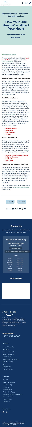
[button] (23, 3)
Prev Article (10, 201)
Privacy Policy (5, 423)
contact (26, 150)
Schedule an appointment (21, 187)
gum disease (11, 114)
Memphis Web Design (13, 424)
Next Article (22, 201)
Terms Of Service (13, 423)
